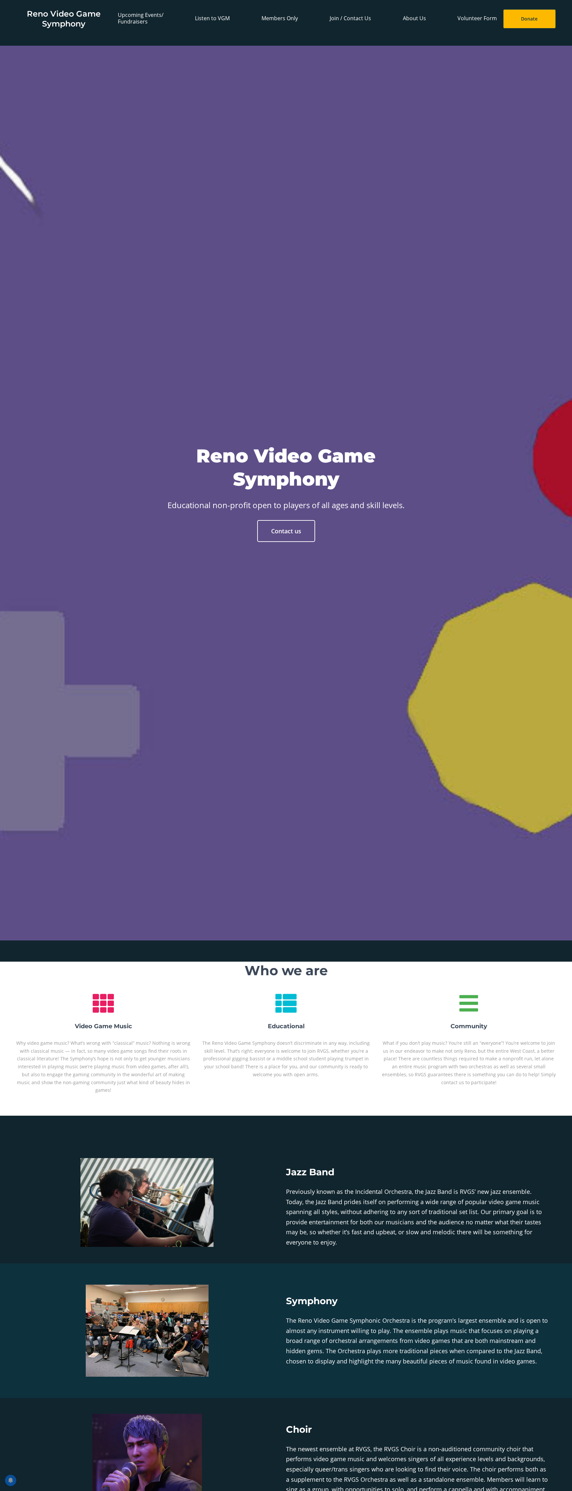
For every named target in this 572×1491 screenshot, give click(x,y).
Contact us (286, 531)
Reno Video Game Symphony (64, 18)
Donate (529, 19)
